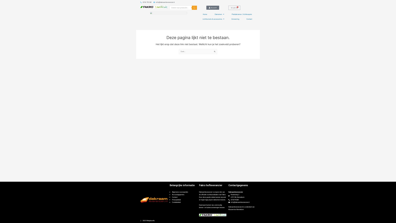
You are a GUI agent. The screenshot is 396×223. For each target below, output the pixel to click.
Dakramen (218, 14)
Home (205, 14)
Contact (249, 19)
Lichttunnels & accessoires (212, 19)
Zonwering (235, 19)
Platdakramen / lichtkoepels (242, 14)
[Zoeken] (194, 8)
